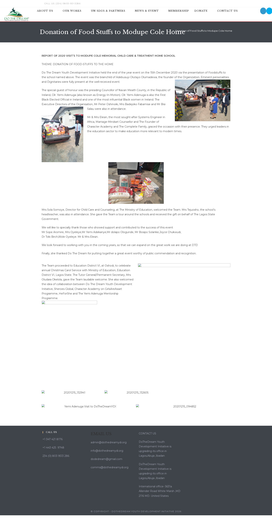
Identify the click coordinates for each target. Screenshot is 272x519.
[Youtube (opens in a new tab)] (230, 3)
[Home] (171, 30)
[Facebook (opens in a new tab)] (214, 3)
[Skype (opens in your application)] (227, 3)
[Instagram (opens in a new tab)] (218, 3)
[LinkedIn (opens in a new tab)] (223, 3)
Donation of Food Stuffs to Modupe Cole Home (203, 30)
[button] (45, 392)
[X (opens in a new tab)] (210, 3)
